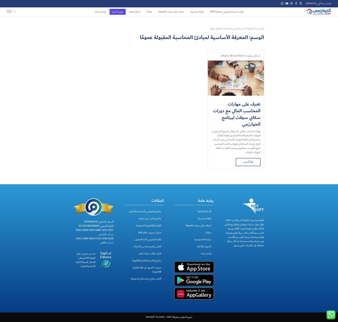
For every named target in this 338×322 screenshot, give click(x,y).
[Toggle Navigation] (9, 12)
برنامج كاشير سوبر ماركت (149, 218)
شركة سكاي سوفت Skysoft (198, 226)
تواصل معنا (206, 253)
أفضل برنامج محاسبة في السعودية (146, 279)
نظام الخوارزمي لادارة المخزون (148, 239)
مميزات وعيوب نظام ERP (149, 233)
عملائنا (208, 233)
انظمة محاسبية (204, 218)
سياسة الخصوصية (203, 239)
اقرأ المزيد (248, 162)
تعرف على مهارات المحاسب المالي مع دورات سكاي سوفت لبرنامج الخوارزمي (237, 114)
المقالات (224, 56)
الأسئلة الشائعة (204, 211)
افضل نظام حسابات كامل (150, 253)
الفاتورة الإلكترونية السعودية (148, 226)
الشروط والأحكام (204, 246)
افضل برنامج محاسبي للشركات (147, 246)
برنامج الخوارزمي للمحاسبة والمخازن (145, 211)
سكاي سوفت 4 (252, 56)
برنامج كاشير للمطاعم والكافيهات (146, 261)
